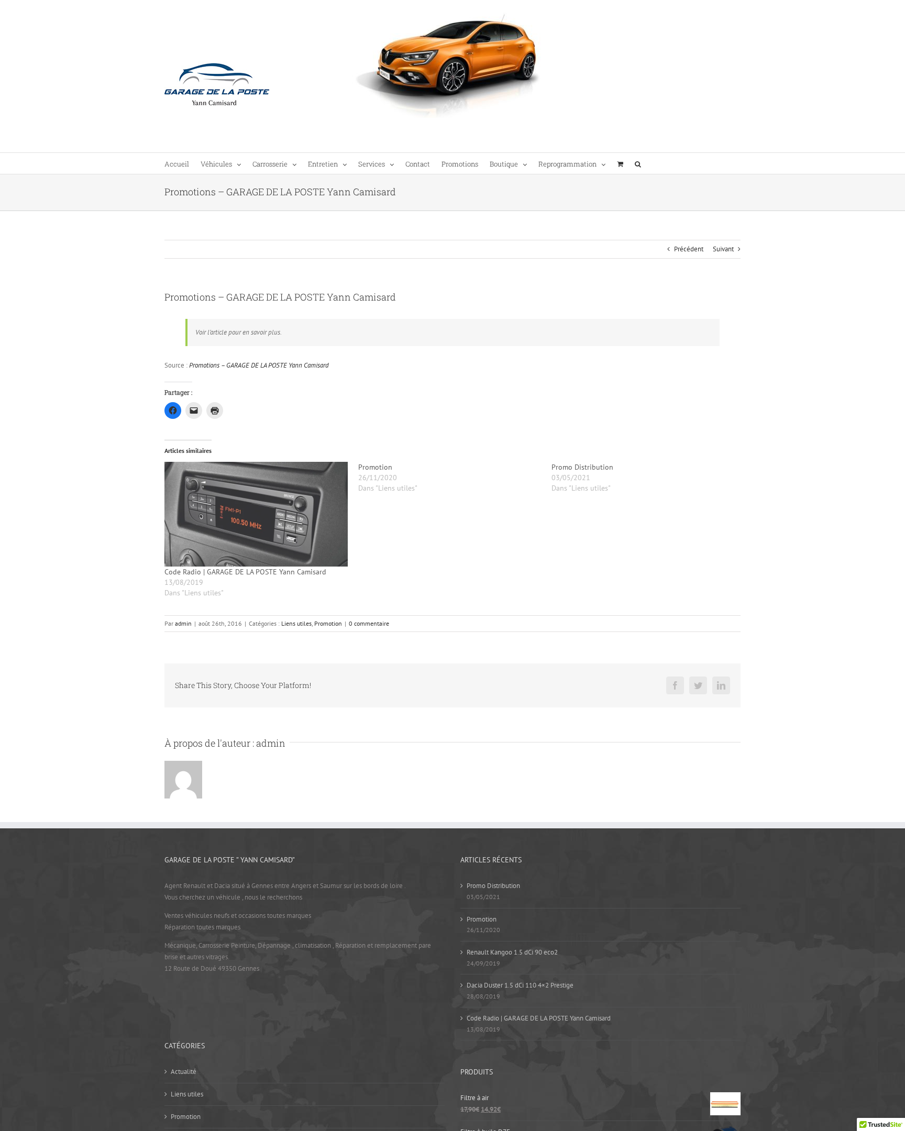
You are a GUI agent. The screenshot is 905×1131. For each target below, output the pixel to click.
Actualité (183, 1071)
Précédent (688, 249)
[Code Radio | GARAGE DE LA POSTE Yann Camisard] (256, 514)
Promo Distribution (493, 885)
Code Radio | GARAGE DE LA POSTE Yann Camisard (245, 571)
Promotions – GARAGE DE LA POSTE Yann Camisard (259, 365)
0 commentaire (369, 623)
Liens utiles (296, 623)
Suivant (723, 249)
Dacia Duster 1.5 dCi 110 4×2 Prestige (520, 985)
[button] (638, 163)
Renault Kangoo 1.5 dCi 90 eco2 (512, 952)
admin (183, 623)
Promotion (328, 623)
